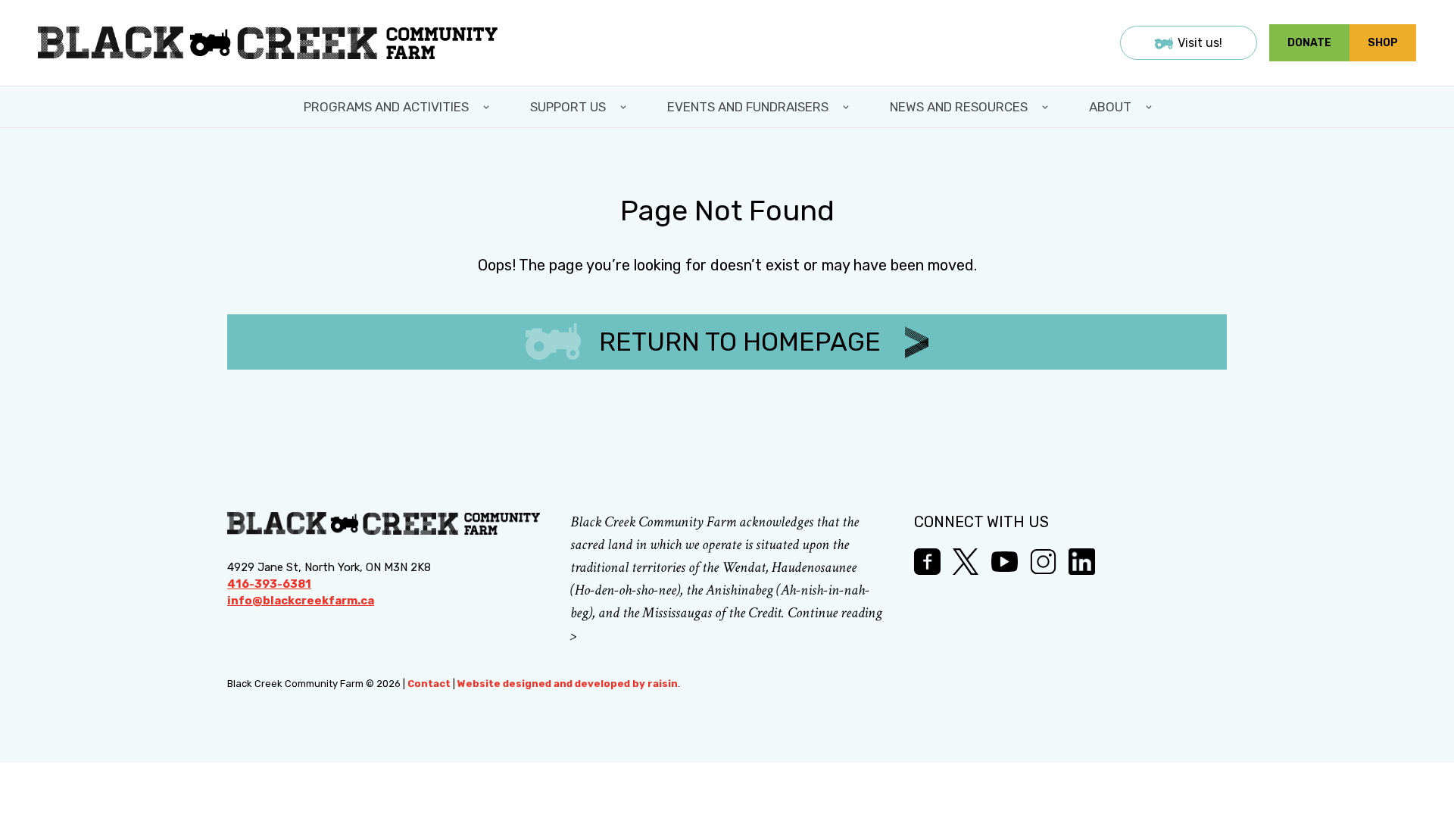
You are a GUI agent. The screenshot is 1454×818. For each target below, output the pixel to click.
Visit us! (1200, 43)
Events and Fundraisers (747, 106)
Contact (429, 683)
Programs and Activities (386, 106)
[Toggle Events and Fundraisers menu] (847, 107)
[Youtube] (1004, 561)
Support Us (568, 106)
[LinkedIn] (1082, 561)
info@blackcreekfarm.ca (300, 600)
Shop (1383, 42)
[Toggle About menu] (1150, 107)
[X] (966, 561)
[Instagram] (1043, 561)
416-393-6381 (269, 584)
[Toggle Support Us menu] (625, 107)
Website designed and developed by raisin (567, 683)
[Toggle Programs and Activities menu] (488, 107)
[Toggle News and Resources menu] (1046, 107)
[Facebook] (927, 561)
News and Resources (959, 106)
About (1110, 106)
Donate (1309, 42)
